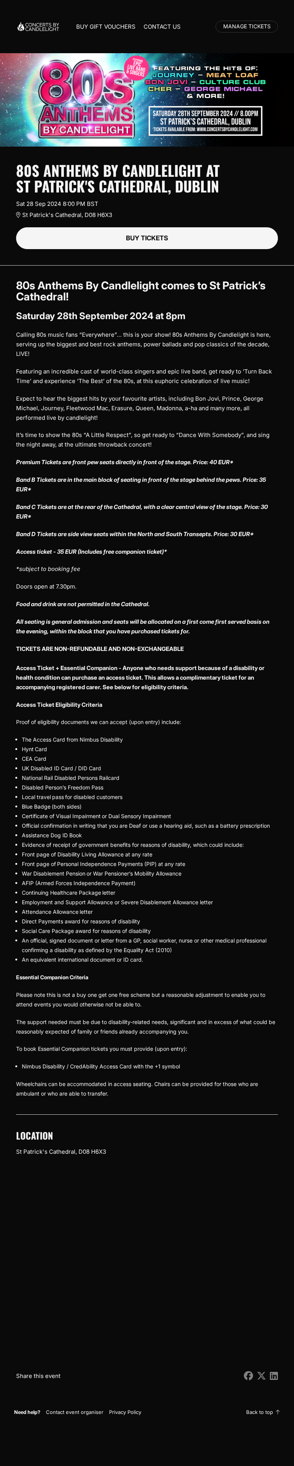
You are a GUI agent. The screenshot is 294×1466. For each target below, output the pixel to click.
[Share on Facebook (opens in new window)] (248, 1376)
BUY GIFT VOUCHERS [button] (106, 26)
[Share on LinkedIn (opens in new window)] (274, 1376)
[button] (74, 1412)
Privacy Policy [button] (125, 1412)
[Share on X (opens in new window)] (261, 1376)
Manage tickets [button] (247, 26)
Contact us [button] (162, 26)
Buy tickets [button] (147, 238)
